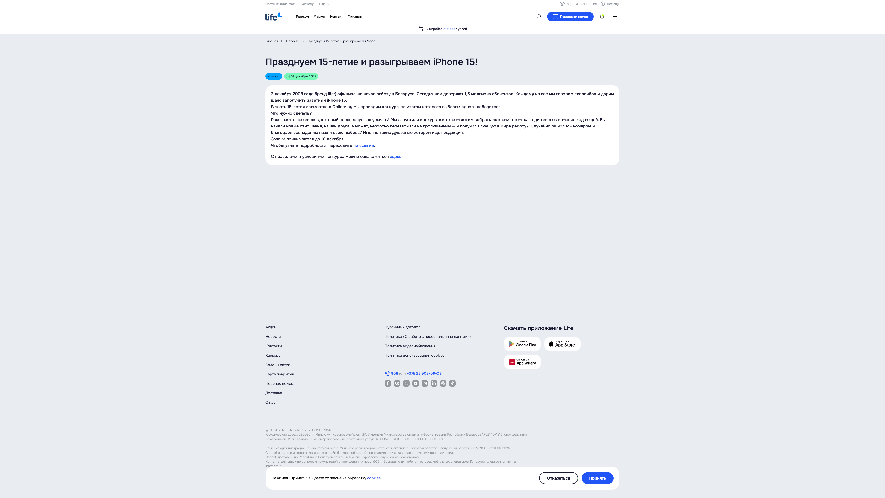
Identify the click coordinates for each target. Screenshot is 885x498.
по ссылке (363, 145)
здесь (395, 156)
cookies (374, 478)
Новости (292, 41)
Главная (272, 41)
